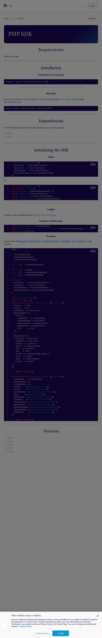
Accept (61, 633)
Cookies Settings (42, 633)
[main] (51, 625)
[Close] (98, 616)
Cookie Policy (25, 626)
